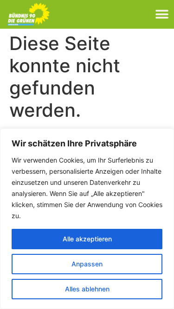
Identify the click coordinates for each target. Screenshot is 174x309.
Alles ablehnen (87, 289)
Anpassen (87, 264)
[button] (161, 14)
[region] (87, 218)
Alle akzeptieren (87, 239)
